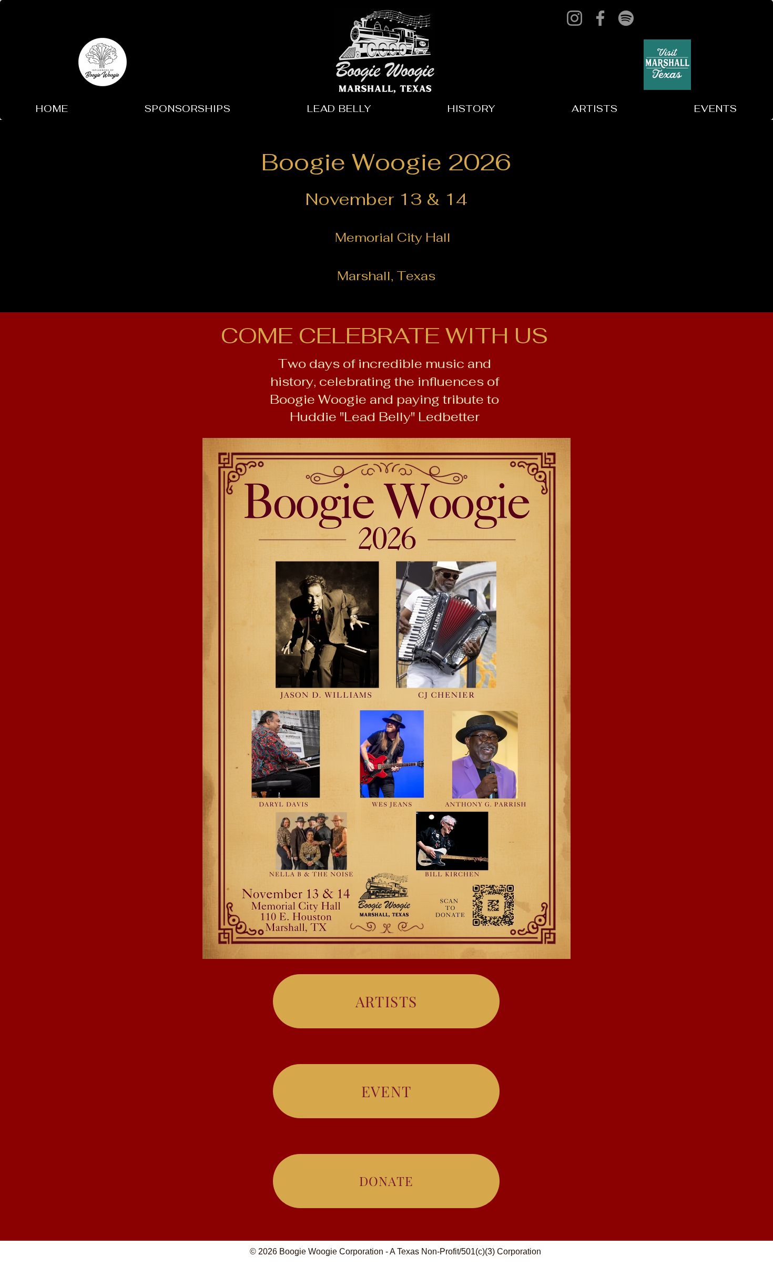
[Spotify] (626, 18)
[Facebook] (600, 18)
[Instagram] (574, 18)
